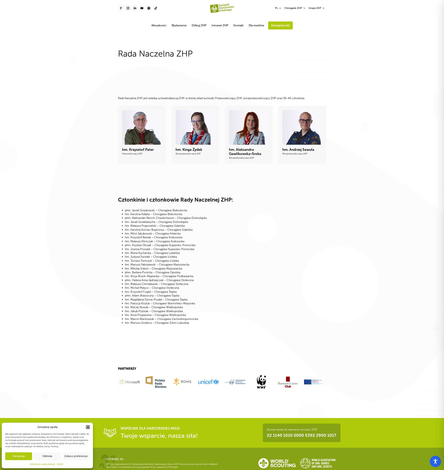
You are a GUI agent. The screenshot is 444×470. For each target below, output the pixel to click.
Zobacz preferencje (76, 456)
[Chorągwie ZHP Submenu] (304, 8)
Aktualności (158, 25)
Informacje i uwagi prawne (42, 464)
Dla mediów (256, 25)
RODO (60, 464)
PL (276, 8)
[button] (87, 427)
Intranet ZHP (220, 25)
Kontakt (238, 25)
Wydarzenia (179, 25)
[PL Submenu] (280, 8)
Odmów (47, 456)
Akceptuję (19, 456)
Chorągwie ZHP (293, 8)
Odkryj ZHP (199, 25)
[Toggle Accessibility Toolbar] (435, 461)
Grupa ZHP (315, 8)
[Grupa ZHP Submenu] (323, 8)
